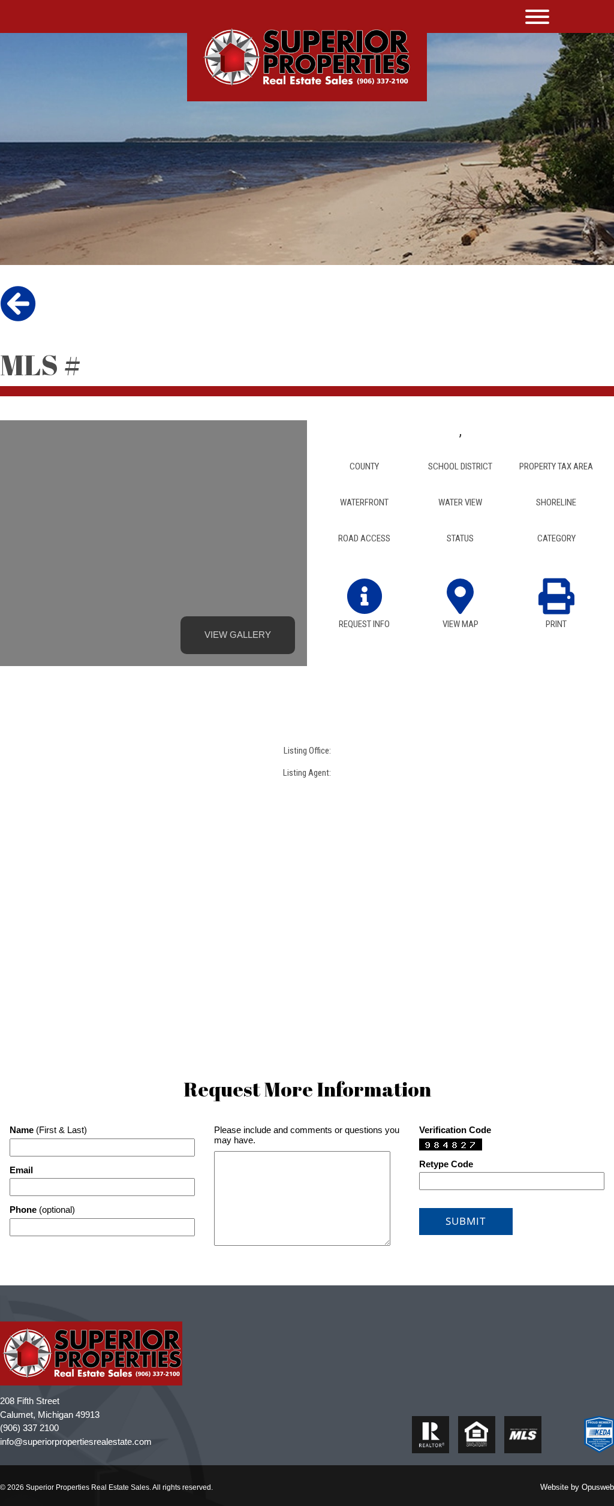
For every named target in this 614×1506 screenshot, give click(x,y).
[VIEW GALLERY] (153, 576)
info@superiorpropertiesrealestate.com (76, 1441)
